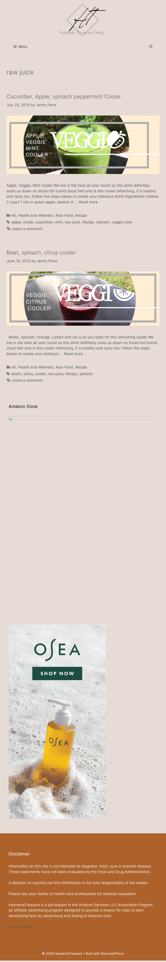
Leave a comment (27, 229)
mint (58, 222)
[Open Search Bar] (151, 46)
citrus (28, 374)
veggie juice (122, 222)
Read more (88, 202)
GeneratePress (112, 953)
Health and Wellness (36, 215)
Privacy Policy (20, 927)
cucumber (44, 222)
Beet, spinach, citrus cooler (41, 252)
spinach (103, 222)
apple (16, 222)
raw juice (72, 222)
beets (16, 374)
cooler (28, 222)
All (13, 215)
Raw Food (64, 215)
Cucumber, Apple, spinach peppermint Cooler (63, 96)
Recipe (81, 215)
